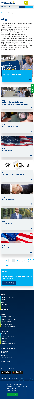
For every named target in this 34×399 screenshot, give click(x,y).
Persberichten (4, 309)
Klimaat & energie (6, 321)
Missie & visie (4, 334)
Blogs (2, 302)
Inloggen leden (29, 6)
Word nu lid (21, 7)
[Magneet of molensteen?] (17, 66)
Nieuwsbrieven (5, 307)
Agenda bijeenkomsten (7, 297)
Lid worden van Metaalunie (8, 336)
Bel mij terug (32, 88)
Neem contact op (9, 283)
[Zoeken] (26, 3)
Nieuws (3, 299)
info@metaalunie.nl (19, 276)
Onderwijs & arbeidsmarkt (8, 326)
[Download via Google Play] (17, 372)
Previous (29, 259)
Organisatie (4, 338)
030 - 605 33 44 (5, 6)
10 (7, 265)
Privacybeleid (4, 378)
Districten (3, 341)
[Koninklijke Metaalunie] (11, 2)
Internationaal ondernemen (8, 319)
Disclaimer (12, 378)
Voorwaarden (19, 378)
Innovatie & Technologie (7, 316)
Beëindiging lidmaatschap (8, 343)
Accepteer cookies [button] (12, 394)
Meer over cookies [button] (12, 390)
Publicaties (4, 304)
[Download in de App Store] (6, 372)
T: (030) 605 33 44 (6, 360)
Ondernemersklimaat (6, 324)
